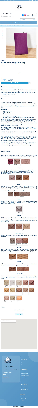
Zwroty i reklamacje (23, 376)
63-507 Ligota (6, 376)
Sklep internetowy (18, 406)
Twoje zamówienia (23, 396)
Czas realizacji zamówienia (25, 375)
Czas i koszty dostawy (24, 373)
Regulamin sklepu (23, 387)
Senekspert (3, 60)
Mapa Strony (22, 386)
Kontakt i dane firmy (23, 359)
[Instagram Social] (25, 15)
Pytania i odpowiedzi (24, 384)
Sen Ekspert (1, 25)
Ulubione (22, 400)
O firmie (21, 362)
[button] (34, 19)
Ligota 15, (5, 374)
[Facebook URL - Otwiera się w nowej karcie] (23, 15)
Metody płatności (23, 371)
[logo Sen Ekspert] (10, 360)
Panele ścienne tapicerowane (9, 25)
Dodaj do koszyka (14, 82)
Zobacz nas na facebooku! (25, 361)
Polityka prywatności (24, 389)
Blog (21, 364)
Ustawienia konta (23, 398)
